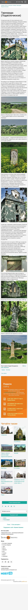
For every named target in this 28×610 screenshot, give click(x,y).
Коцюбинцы (17, 441)
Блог (3, 551)
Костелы (8, 369)
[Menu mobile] (25, 2)
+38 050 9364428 (4, 568)
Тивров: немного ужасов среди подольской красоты (6, 454)
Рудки (2, 494)
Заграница (4, 556)
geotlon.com (24, 581)
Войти (4, 518)
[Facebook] (2, 562)
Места (4, 548)
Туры (3, 546)
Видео (3, 554)
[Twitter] (5, 562)
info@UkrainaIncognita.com (10, 392)
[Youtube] (8, 562)
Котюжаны (17, 468)
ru (18, 1)
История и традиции (7, 543)
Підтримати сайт (14, 515)
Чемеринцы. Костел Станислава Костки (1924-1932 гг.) (19, 481)
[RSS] (11, 562)
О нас (8, 524)
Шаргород (3, 468)
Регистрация (6, 519)
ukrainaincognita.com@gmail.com (9, 569)
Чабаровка (4, 435)
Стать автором (16, 524)
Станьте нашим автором (14, 502)
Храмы (3, 369)
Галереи (4, 553)
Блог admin (4, 373)
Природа (4, 549)
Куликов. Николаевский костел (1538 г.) (6, 481)
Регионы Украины (6, 544)
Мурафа (16, 453)
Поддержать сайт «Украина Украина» (13, 527)
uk (16, 1)
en (19, 1)
